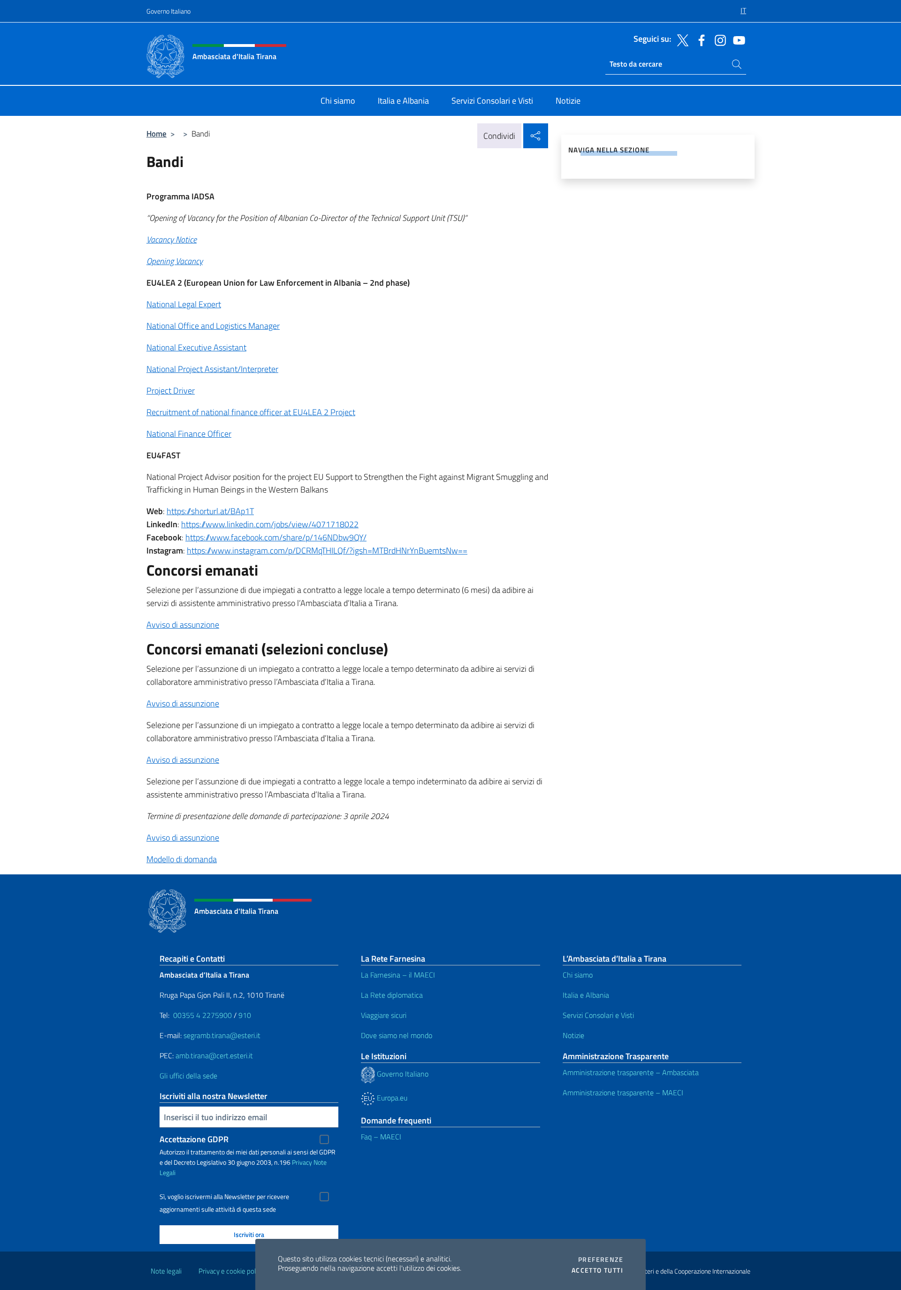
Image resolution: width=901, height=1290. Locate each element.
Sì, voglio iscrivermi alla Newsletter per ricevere (224, 1196)
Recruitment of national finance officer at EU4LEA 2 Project (250, 412)
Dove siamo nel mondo (396, 1035)
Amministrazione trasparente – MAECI (623, 1092)
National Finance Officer (188, 433)
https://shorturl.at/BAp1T (210, 511)
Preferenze (600, 1259)
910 (244, 1015)
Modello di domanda (181, 859)
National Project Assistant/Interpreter (212, 369)
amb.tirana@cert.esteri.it (214, 1055)
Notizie (573, 1035)
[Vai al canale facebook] (699, 39)
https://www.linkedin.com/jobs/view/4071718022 (270, 524)
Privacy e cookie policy (231, 1271)
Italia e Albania (586, 995)
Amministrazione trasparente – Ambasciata (631, 1072)
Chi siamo (578, 974)
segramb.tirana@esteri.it (221, 1035)
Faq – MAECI (381, 1136)
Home (156, 133)
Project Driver (170, 390)
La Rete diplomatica (392, 995)
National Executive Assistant (196, 347)
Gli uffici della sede (188, 1075)
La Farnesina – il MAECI (398, 974)
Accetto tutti (597, 1270)
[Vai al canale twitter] (680, 39)
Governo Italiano (168, 11)
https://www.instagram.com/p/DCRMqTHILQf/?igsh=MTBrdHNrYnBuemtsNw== (327, 550)
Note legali (166, 1271)
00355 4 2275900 (202, 1015)
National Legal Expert (183, 304)
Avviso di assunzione (182, 624)
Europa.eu (391, 1097)
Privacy (302, 1162)
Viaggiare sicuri (383, 1015)
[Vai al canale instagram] (718, 39)
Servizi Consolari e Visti (598, 1015)
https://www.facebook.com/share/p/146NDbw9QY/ (276, 537)
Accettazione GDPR (194, 1139)
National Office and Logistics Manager (213, 325)
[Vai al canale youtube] (736, 39)
